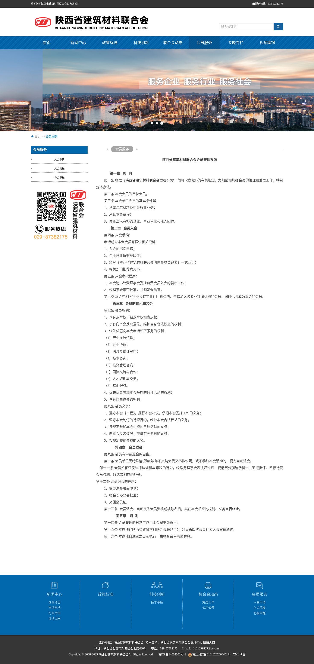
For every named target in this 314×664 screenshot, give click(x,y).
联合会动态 (172, 43)
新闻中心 (78, 43)
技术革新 (157, 602)
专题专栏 (236, 43)
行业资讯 (54, 613)
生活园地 (54, 607)
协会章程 (59, 177)
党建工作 (208, 602)
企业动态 (54, 602)
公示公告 (208, 607)
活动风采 (54, 618)
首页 (47, 43)
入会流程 (59, 168)
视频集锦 (267, 43)
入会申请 (59, 159)
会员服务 (204, 43)
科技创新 (141, 43)
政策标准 (109, 43)
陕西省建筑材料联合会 (179, 160)
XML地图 (239, 654)
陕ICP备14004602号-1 (172, 654)
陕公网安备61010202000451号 (211, 654)
